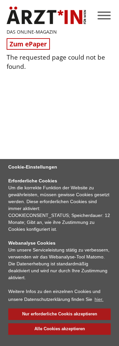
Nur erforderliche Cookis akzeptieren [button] (59, 314)
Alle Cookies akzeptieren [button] (59, 329)
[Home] (46, 15)
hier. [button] (99, 299)
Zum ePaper (28, 44)
